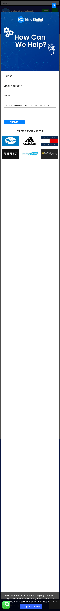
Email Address (13, 86)
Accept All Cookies (30, 606)
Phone (8, 95)
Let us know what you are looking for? (27, 105)
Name (8, 76)
